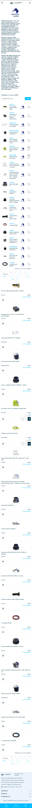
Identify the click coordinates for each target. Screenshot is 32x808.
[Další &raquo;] (17, 279)
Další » (4, 276)
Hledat (28, 98)
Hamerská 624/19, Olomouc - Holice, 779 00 (12, 787)
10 (17, 277)
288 (13, 279)
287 (28, 277)
